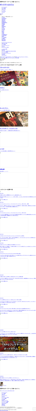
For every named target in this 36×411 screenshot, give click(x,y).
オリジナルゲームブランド (6, 53)
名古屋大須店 (4, 35)
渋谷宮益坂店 (4, 18)
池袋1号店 (3, 19)
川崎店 (3, 32)
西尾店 (3, 36)
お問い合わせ (4, 55)
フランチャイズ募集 (5, 401)
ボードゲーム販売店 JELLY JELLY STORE (9, 51)
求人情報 (3, 54)
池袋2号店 (3, 20)
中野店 (3, 27)
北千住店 (3, 28)
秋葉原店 (3, 23)
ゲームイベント (4, 395)
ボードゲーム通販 (5, 52)
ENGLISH (3, 405)
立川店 (3, 30)
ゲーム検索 (4, 393)
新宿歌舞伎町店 (4, 22)
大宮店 (3, 33)
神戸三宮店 (4, 39)
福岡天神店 (4, 40)
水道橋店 (3, 24)
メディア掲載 (4, 398)
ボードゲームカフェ (7, 4)
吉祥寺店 (3, 29)
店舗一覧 (3, 394)
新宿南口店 (4, 21)
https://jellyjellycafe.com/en (4, 410)
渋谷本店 (3, 17)
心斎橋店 (3, 38)
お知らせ (3, 396)
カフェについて (4, 392)
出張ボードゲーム (5, 400)
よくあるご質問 (4, 49)
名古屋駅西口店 (4, 34)
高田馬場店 (4, 26)
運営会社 (3, 404)
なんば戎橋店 (4, 37)
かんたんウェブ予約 (5, 397)
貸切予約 (3, 50)
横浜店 (3, 31)
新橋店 (3, 25)
